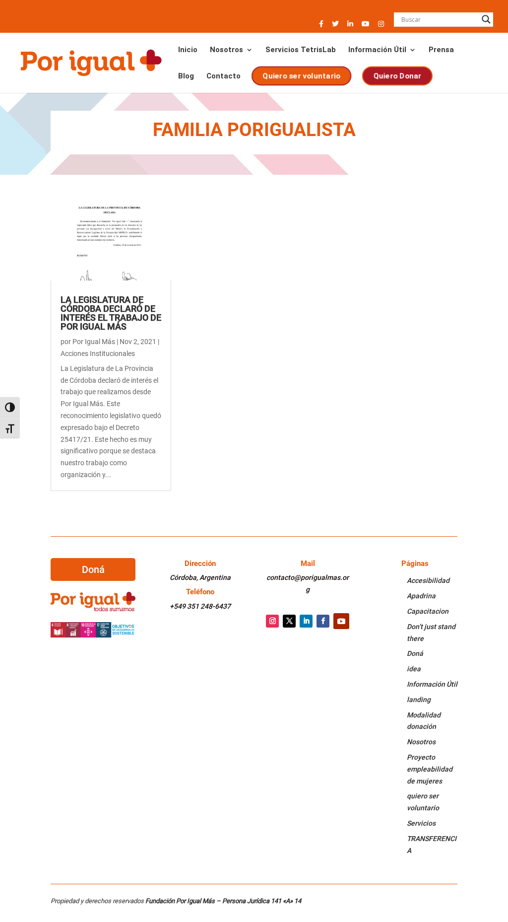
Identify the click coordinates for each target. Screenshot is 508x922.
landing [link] (419, 700)
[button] (321, 26)
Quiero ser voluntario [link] (302, 75)
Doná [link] (415, 653)
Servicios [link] (421, 823)
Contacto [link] (223, 76)
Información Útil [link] (377, 50)
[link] (90, 62)
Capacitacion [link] (427, 611)
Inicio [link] (187, 50)
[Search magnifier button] (486, 19)
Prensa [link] (441, 50)
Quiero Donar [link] (397, 75)
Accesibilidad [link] (428, 580)
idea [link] (414, 669)
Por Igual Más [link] (93, 342)
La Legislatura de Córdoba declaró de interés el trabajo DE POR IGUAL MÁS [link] (111, 313)
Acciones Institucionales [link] (98, 353)
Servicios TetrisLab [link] (300, 50)
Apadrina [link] (421, 596)
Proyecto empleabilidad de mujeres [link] (429, 769)
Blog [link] (186, 76)
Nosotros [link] (226, 50)
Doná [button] (93, 569)
